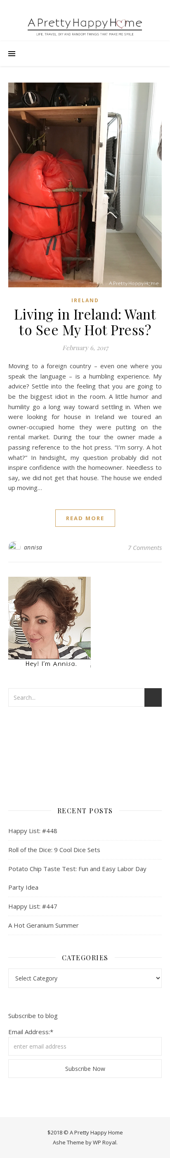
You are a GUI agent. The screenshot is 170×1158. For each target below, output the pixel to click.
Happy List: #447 (32, 906)
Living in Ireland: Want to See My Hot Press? (85, 322)
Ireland (85, 300)
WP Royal (104, 1142)
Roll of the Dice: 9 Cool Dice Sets (54, 849)
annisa (33, 547)
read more (85, 518)
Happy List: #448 (32, 830)
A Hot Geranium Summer (43, 925)
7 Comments (145, 547)
